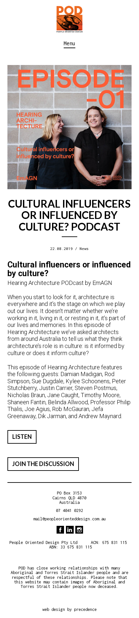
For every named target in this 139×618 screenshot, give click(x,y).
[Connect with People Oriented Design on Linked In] (69, 529)
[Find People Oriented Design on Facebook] (60, 529)
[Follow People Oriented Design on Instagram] (79, 529)
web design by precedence (69, 609)
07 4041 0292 (69, 510)
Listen (22, 436)
